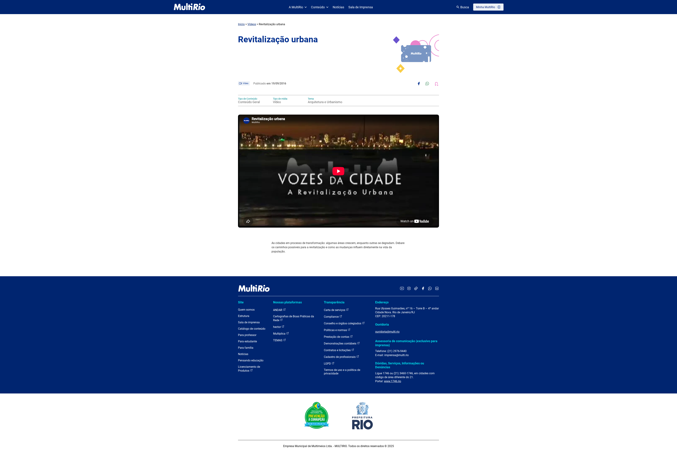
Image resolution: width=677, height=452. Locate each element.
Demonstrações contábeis (340, 343)
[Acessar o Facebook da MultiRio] (423, 288)
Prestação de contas (337, 336)
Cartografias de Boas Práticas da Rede (293, 318)
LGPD (328, 363)
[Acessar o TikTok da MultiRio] (416, 288)
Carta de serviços (335, 310)
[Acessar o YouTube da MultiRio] (402, 288)
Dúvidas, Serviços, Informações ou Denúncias (399, 365)
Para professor (247, 335)
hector (277, 327)
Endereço (382, 302)
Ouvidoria (382, 324)
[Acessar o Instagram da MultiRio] (409, 288)
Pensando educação (250, 360)
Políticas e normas (336, 330)
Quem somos (246, 309)
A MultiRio (296, 7)
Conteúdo (318, 7)
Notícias (338, 7)
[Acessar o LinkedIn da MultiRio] (437, 288)
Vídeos (252, 24)
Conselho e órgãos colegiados (343, 323)
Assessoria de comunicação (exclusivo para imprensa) (406, 343)
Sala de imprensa (249, 322)
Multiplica (279, 333)
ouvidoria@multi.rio (387, 331)
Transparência (334, 302)
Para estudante (247, 341)
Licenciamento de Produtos (249, 368)
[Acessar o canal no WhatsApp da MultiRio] (430, 288)
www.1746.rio (392, 381)
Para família (245, 347)
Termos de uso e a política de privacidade (342, 371)
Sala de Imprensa (360, 7)
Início (241, 24)
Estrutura (243, 316)
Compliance (331, 316)
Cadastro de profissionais (340, 357)
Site (241, 302)
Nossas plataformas (287, 302)
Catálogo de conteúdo (251, 328)
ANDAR (278, 310)
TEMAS (278, 340)
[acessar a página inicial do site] (189, 7)
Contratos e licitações (337, 350)
